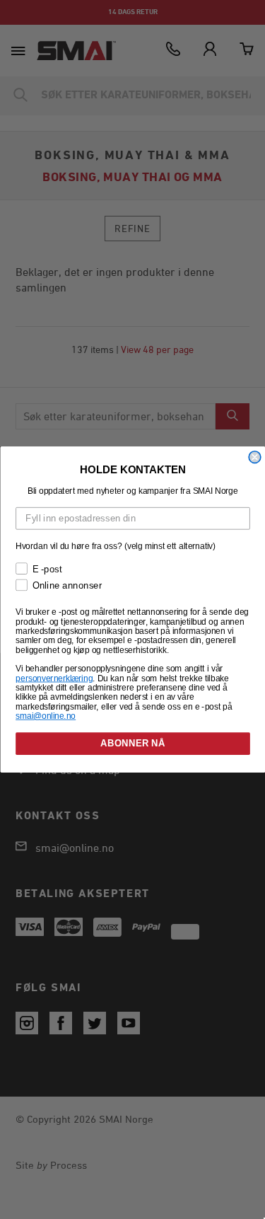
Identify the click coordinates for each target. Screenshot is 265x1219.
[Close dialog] (255, 457)
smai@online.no (46, 715)
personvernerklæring (54, 678)
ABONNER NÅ (132, 744)
